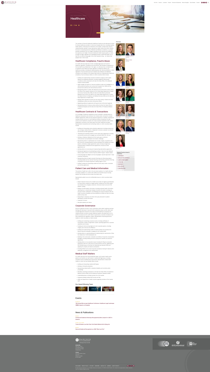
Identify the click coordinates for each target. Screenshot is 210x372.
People (169, 2)
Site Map (92, 365)
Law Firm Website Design (80, 369)
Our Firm (156, 2)
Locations (165, 2)
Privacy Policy (85, 365)
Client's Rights (115, 365)
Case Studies (192, 2)
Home (72, 15)
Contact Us (103, 365)
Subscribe (97, 365)
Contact (198, 2)
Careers (160, 2)
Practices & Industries (176, 2)
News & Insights (185, 2)
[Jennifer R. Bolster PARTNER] (130, 58)
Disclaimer (78, 365)
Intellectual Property (124, 157)
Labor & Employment (123, 159)
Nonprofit (120, 164)
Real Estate (121, 166)
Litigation (120, 162)
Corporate (121, 155)
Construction (121, 168)
